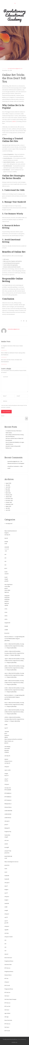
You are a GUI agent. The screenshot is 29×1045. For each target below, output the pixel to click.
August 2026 (8, 483)
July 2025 (8, 508)
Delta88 (6, 541)
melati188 (7, 903)
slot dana (7, 933)
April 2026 (8, 491)
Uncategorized (9, 523)
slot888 (6, 629)
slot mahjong (7, 746)
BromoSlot (7, 633)
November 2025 (9, 500)
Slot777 (6, 728)
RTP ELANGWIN (8, 789)
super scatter (8, 770)
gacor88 (6, 922)
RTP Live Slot (7, 1006)
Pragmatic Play (8, 831)
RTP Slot (6, 978)
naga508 (6, 929)
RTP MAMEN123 (8, 793)
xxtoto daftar (7, 590)
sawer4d (6, 573)
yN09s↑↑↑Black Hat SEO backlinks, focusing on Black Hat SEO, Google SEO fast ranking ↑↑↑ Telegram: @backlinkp (14, 667)
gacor (6, 568)
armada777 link (8, 851)
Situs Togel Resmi (8, 584)
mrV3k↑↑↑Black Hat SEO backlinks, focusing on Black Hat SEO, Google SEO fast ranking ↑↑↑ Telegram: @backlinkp (14, 689)
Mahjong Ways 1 (8, 803)
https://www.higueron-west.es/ (11, 861)
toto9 (6, 872)
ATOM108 (7, 752)
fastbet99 (7, 875)
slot (6, 551)
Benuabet (7, 750)
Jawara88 (7, 731)
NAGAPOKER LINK (8, 856)
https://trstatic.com (9, 741)
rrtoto (6, 608)
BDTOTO (6, 743)
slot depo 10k (8, 787)
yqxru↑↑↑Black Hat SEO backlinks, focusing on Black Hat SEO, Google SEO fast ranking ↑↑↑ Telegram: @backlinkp (14, 675)
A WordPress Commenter (13, 466)
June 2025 (8, 510)
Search (2, 415)
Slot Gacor (7, 996)
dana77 (6, 886)
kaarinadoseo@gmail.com (15, 68)
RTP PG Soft (7, 985)
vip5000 (6, 605)
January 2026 (8, 496)
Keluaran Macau (8, 807)
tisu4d (6, 571)
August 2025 (8, 506)
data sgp (6, 1016)
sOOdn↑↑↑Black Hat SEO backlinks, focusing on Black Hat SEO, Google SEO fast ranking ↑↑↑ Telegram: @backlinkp (14, 653)
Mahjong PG (7, 828)
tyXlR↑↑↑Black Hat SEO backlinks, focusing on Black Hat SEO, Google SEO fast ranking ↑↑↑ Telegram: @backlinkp (14, 682)
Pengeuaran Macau (9, 989)
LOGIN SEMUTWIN (8, 810)
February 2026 (9, 494)
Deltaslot (7, 601)
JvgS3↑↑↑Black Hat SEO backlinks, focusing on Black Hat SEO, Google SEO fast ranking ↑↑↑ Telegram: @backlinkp (14, 660)
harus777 (7, 775)
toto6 (6, 868)
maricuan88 (7, 748)
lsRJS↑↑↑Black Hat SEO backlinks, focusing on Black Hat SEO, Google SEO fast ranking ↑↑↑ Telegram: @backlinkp (14, 645)
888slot (6, 737)
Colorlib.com (14, 1042)
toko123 (6, 954)
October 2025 (9, 502)
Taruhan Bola (7, 835)
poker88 (6, 581)
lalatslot (6, 759)
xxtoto (6, 615)
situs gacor (7, 821)
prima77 (6, 824)
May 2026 (8, 489)
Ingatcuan (7, 592)
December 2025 (9, 498)
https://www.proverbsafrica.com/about (13, 739)
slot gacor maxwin (9, 936)
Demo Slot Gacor (8, 957)
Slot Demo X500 (8, 964)
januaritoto (7, 852)
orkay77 (6, 779)
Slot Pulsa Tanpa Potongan (10, 999)
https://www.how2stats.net (11, 531)
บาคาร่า (14, 121)
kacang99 (7, 847)
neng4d (6, 579)
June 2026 (8, 487)
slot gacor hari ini (8, 761)
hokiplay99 (7, 595)
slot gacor (7, 735)
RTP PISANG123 (8, 800)
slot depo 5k (7, 534)
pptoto (6, 588)
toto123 (6, 781)
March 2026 (8, 493)
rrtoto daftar (7, 586)
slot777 (6, 893)
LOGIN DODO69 (8, 814)
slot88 (6, 724)
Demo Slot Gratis (8, 1020)
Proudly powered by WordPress (10, 1039)
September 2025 (9, 504)
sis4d (6, 543)
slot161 (6, 844)
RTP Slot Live (7, 968)
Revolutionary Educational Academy (14, 15)
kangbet (6, 889)
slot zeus (7, 840)
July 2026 (8, 485)
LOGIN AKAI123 (8, 817)
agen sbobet (7, 1013)
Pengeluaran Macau (9, 961)
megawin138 (7, 622)
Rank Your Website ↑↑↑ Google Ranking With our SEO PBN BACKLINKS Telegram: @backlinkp (14, 638)
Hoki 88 (6, 538)
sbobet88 (7, 547)
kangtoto (7, 532)
